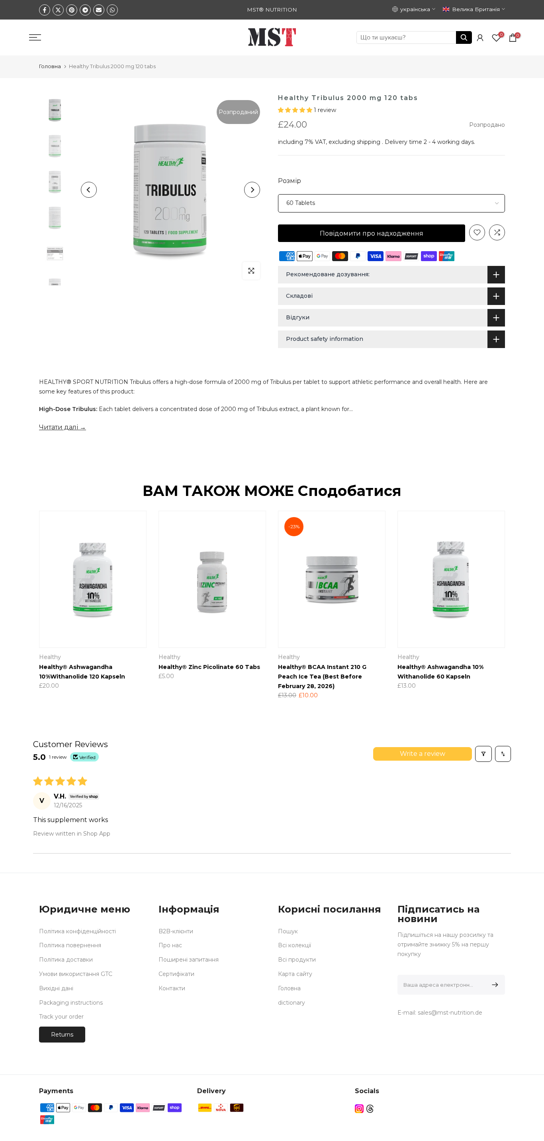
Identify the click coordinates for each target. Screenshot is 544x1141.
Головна (50, 66)
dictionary (291, 1002)
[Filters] (483, 754)
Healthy (439, 657)
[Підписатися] (493, 985)
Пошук (288, 931)
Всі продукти (297, 959)
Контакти (172, 988)
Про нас (170, 945)
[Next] (252, 190)
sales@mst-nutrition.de (450, 1012)
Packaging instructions (71, 1002)
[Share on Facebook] (44, 10)
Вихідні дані (56, 988)
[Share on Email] (98, 10)
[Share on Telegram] (85, 10)
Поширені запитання (189, 959)
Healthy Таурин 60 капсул (230, 667)
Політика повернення (70, 945)
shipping (368, 142)
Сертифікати (176, 974)
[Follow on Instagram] (359, 1108)
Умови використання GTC (75, 974)
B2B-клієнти (176, 931)
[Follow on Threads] (370, 1108)
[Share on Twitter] (58, 10)
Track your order (61, 1016)
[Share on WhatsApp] (112, 10)
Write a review (422, 753)
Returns (62, 1034)
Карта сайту (295, 974)
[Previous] (89, 190)
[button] (296, 110)
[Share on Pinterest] (71, 10)
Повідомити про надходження (371, 233)
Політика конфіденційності (77, 931)
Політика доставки (66, 959)
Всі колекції (294, 945)
